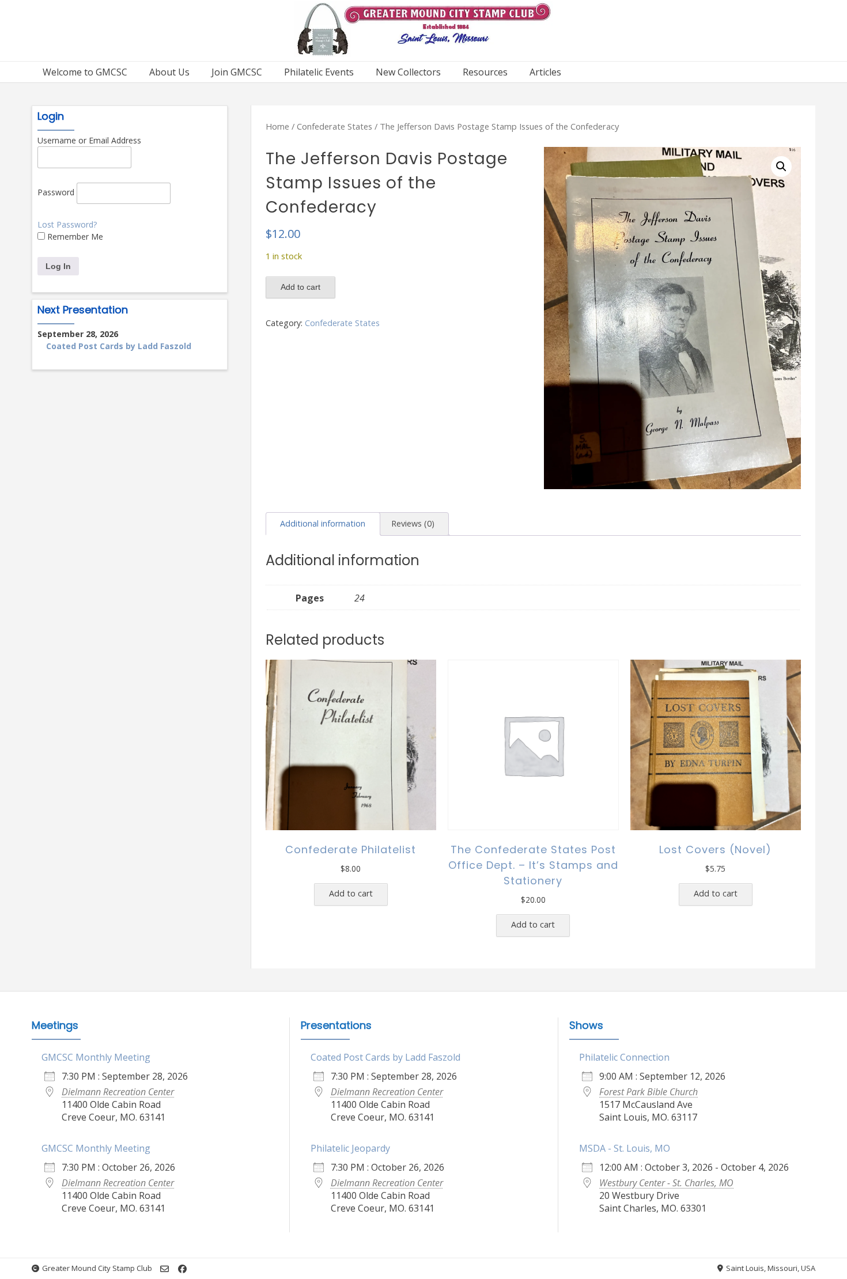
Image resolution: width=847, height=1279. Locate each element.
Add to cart (300, 287)
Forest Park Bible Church (648, 1091)
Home (277, 126)
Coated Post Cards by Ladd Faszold (118, 345)
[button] (781, 166)
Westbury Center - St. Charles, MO (666, 1182)
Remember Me (74, 236)
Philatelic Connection (624, 1057)
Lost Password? (67, 224)
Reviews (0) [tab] (412, 523)
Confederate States (334, 126)
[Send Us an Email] (164, 1269)
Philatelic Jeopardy (350, 1148)
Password (55, 192)
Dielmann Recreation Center (118, 1091)
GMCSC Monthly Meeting (95, 1057)
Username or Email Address (89, 140)
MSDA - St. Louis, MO (624, 1148)
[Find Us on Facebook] (182, 1269)
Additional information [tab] (322, 523)
